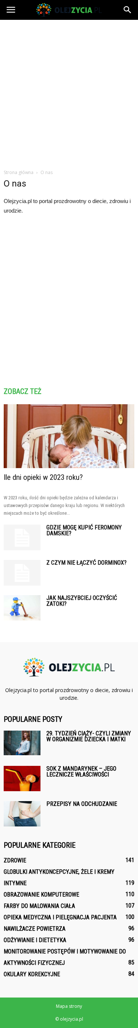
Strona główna (18, 172)
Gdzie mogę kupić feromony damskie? (84, 530)
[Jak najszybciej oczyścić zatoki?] (22, 607)
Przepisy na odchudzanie (81, 803)
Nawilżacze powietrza (35, 928)
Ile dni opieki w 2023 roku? (43, 477)
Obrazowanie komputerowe (41, 894)
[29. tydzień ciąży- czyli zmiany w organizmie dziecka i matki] (22, 743)
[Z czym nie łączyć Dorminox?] (22, 573)
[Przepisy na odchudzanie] (22, 813)
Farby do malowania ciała (39, 905)
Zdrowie (15, 860)
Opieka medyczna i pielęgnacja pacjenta (60, 917)
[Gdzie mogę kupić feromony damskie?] (22, 537)
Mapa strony (69, 1006)
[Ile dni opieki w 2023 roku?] (69, 436)
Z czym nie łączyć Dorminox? (86, 562)
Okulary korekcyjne (32, 974)
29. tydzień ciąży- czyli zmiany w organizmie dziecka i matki (88, 736)
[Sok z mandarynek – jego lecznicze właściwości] (22, 778)
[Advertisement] (69, 92)
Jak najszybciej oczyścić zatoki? (81, 600)
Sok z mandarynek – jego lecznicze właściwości (81, 771)
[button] (127, 10)
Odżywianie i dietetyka (35, 940)
